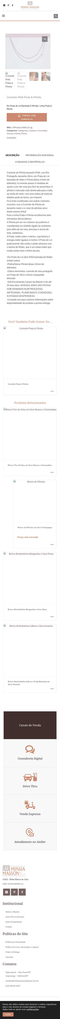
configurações (32, 1009)
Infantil (17, 133)
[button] (45, 39)
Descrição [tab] (12, 155)
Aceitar (8, 1014)
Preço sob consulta (28, 117)
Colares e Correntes (38, 130)
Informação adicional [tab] (40, 155)
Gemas (10, 133)
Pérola (24, 133)
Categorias (23, 130)
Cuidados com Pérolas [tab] (30, 162)
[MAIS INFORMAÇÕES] (52, 391)
